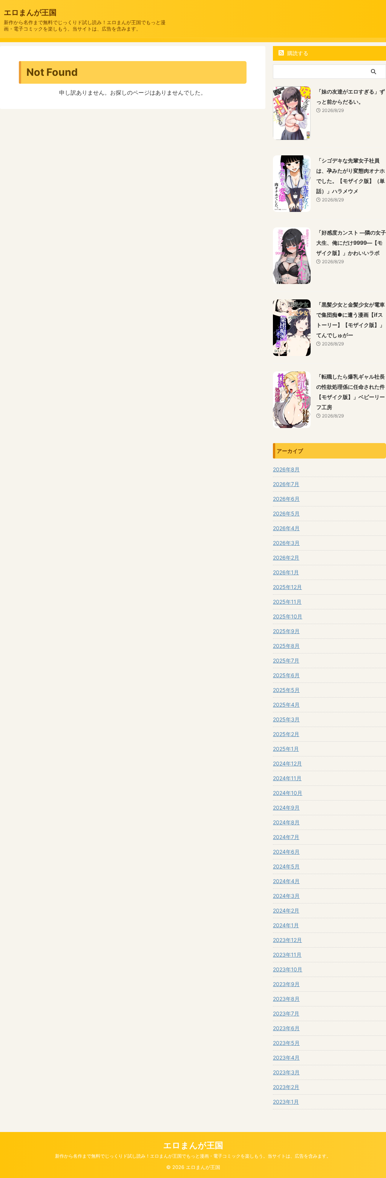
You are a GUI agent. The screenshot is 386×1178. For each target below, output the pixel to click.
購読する (297, 53)
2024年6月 (286, 851)
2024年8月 (286, 822)
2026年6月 (286, 498)
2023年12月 (287, 940)
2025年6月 (286, 675)
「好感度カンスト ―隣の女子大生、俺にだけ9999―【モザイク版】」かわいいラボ (351, 242)
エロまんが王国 (30, 12)
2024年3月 (286, 896)
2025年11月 (287, 601)
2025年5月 (286, 690)
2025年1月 (286, 748)
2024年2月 (286, 910)
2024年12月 (287, 763)
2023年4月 (286, 1057)
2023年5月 (286, 1043)
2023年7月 (286, 1013)
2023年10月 (287, 969)
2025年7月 (286, 660)
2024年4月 (286, 881)
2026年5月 (286, 513)
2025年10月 (287, 616)
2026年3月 (286, 543)
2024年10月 (287, 793)
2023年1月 (286, 1101)
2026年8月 (286, 469)
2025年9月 (286, 631)
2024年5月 (286, 866)
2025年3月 (286, 719)
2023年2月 (286, 1087)
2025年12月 (287, 587)
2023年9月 (286, 984)
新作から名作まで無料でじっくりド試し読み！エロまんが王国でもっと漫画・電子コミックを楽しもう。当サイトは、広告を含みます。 (193, 1156)
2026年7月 (286, 484)
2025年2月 (286, 734)
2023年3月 (286, 1072)
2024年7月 (286, 837)
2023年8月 (286, 998)
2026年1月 (286, 572)
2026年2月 (286, 557)
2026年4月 (286, 528)
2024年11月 (287, 778)
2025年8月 (286, 646)
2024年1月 (286, 925)
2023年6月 (286, 1028)
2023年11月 (287, 954)
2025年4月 (286, 704)
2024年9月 (286, 807)
